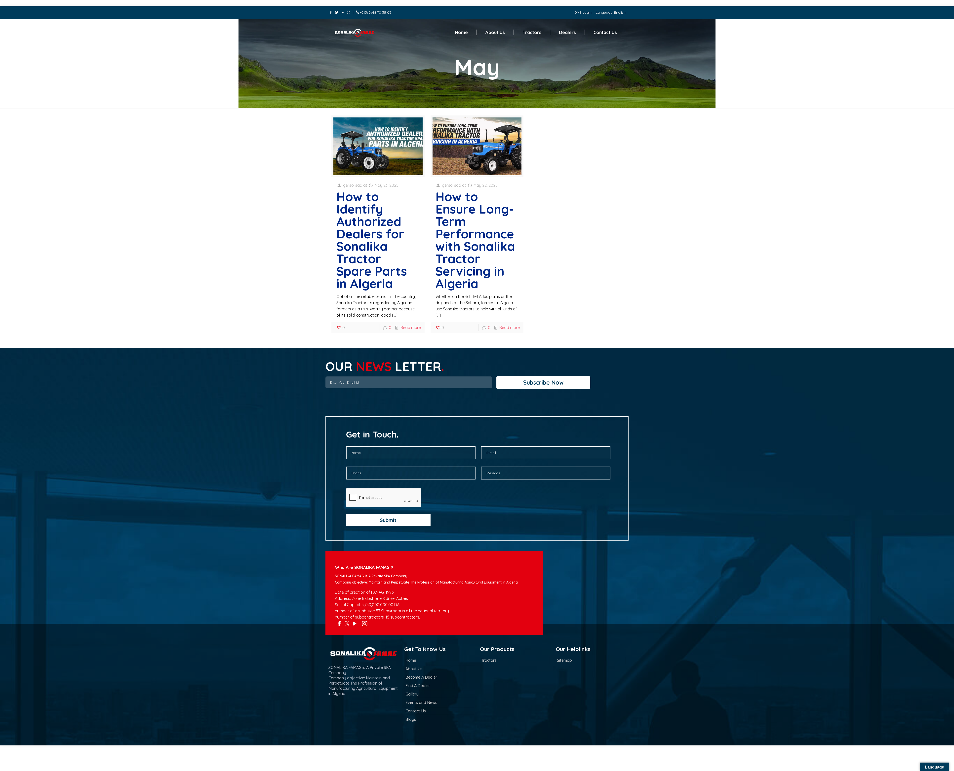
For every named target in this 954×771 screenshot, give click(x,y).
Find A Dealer (417, 685)
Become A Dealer (421, 677)
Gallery (412, 694)
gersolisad (352, 185)
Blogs (410, 719)
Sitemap (564, 660)
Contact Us (415, 710)
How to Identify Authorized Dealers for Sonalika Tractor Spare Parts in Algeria (371, 240)
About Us (413, 668)
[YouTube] (342, 12)
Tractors (489, 660)
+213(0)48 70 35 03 (375, 12)
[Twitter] (336, 12)
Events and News (421, 702)
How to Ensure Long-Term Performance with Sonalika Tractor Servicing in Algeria (475, 240)
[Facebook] (330, 12)
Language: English (611, 12)
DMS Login (583, 12)
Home (410, 660)
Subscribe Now (543, 382)
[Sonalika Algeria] (357, 32)
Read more (410, 327)
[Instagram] (348, 12)
